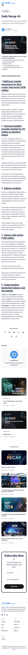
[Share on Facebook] (4, 332)
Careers (3, 639)
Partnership (4, 630)
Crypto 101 (17, 627)
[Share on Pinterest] (14, 332)
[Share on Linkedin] (23, 332)
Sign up (16, 630)
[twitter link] (2, 615)
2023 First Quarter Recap (8, 467)
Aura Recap (5, 11)
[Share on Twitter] (9, 332)
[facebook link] (4, 615)
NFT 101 (16, 624)
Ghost (14, 649)
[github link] (7, 615)
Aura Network (8, 29)
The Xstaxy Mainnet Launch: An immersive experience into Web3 (12, 490)
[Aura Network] (14, 355)
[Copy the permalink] (16, 336)
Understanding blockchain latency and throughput (13, 287)
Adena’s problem (12, 188)
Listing (3, 621)
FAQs (2, 624)
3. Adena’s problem (7, 63)
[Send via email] (11, 336)
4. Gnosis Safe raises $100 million (10, 65)
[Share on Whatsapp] (18, 332)
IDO (2, 627)
